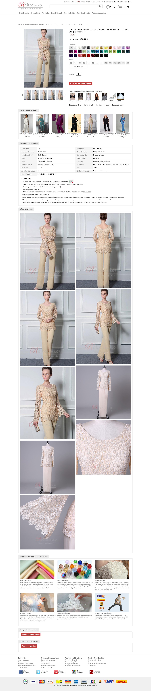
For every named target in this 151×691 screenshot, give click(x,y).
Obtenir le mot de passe (120, 1)
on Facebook (27, 671)
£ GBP (83, 1)
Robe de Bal (45, 13)
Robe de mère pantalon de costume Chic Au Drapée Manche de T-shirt (122, 135)
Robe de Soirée (35, 13)
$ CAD (93, 1)
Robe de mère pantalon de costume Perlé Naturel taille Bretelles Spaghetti (106, 135)
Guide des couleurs (75, 105)
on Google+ (79, 671)
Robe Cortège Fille (69, 13)
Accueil (20, 24)
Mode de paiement (71, 660)
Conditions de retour (102, 105)
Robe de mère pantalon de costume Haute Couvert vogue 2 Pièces (58, 135)
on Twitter (44, 671)
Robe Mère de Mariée (83, 13)
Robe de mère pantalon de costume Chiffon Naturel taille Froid (74, 135)
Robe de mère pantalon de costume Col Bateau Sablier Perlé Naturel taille (90, 135)
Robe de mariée (24, 13)
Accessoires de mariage (99, 13)
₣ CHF (88, 1)
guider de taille (59, 184)
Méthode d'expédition (71, 662)
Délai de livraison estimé (72, 666)
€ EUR (78, 1)
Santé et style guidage (48, 666)
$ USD (72, 1)
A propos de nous (23, 660)
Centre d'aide (92, 666)
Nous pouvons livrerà (71, 664)
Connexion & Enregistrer (104, 1)
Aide (131, 1)
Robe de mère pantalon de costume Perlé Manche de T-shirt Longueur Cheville (42, 135)
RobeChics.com (75, 685)
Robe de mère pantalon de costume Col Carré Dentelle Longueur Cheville (26, 135)
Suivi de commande (47, 662)
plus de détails (87, 191)
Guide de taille (89, 105)
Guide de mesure (117, 105)
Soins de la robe (46, 667)
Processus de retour (94, 662)
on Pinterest (61, 671)
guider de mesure (71, 184)
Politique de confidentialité (26, 666)
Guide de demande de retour (97, 664)
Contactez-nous (23, 662)
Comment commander (48, 660)
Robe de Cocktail (56, 13)
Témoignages (22, 667)
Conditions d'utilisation (25, 664)
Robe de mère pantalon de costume (35, 24)
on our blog (97, 671)
